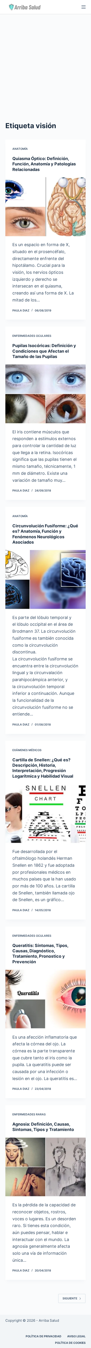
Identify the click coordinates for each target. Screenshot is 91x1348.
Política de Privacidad (43, 1336)
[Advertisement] (45, 62)
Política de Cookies (70, 1343)
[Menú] (83, 7)
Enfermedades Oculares (31, 336)
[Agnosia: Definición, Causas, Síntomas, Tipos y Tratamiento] (45, 1167)
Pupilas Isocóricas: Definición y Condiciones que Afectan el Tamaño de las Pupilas (44, 351)
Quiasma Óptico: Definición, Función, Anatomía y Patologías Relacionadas (44, 164)
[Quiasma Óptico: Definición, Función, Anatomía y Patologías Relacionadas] (45, 207)
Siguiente (70, 1298)
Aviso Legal (76, 1336)
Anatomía (20, 149)
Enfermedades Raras (29, 1114)
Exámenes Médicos (27, 750)
